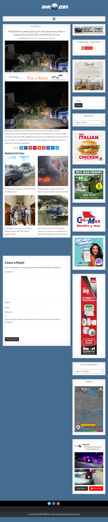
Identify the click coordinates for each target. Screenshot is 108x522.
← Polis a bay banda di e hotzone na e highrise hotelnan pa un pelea (30, 244)
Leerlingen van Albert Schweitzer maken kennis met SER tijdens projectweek (18, 231)
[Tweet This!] (21, 148)
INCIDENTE (37, 26)
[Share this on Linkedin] (53, 148)
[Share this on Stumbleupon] (44, 148)
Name (8, 302)
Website (8, 312)
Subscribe (97, 488)
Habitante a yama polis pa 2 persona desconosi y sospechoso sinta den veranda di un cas (36, 33)
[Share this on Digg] (48, 148)
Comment (9, 272)
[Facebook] (53, 503)
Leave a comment (48, 38)
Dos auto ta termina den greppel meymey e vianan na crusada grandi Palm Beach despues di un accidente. (53, 231)
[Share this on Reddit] (39, 148)
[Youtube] (58, 503)
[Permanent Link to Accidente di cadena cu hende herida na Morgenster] (20, 171)
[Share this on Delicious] (57, 148)
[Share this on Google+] (30, 148)
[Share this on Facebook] (26, 148)
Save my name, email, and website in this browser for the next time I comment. (32, 320)
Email (7, 307)
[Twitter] (49, 503)
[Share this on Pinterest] (35, 148)
